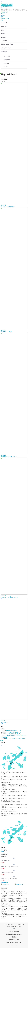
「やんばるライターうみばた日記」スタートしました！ (14, 736)
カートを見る (7, 56)
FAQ (2, 20)
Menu (25, 1)
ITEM (2, 17)
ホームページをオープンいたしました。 (16, 738)
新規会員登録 (7, 59)
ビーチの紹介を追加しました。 (14, 730)
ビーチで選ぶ (4, 26)
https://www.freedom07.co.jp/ (14, 942)
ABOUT (3, 13)
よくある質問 (4, 40)
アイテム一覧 (4, 23)
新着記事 (3, 30)
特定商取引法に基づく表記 (7, 44)
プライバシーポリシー (6, 48)
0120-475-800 (15, 931)
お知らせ (3, 33)
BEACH (3, 15)
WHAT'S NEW (4, 12)
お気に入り (6, 63)
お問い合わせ (4, 51)
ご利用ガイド (4, 37)
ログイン (6, 67)
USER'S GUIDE (5, 18)
